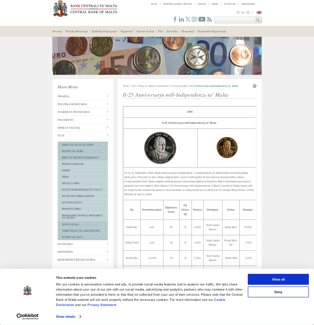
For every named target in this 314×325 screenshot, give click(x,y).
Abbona (202, 3)
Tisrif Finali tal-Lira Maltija (81, 230)
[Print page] (254, 87)
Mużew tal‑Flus (72, 237)
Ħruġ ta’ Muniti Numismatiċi (80, 157)
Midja (215, 3)
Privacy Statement (101, 305)
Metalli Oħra (71, 183)
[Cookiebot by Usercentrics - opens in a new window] (27, 316)
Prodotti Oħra (71, 208)
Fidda (65, 176)
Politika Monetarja (77, 31)
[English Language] (259, 12)
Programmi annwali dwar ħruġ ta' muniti (82, 216)
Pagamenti (126, 31)
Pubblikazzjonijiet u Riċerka (177, 3)
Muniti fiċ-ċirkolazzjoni (78, 196)
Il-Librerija (230, 3)
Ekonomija (187, 31)
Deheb (66, 170)
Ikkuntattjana (248, 3)
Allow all (278, 279)
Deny (278, 292)
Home (154, 3)
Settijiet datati (72, 202)
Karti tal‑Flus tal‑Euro (77, 144)
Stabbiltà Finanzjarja (104, 31)
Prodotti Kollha (73, 163)
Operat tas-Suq (145, 31)
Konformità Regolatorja (212, 31)
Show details (65, 316)
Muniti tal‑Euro (72, 151)
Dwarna (57, 31)
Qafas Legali (70, 224)
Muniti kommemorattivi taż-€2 (82, 189)
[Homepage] (84, 16)
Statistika (172, 31)
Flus (160, 31)
